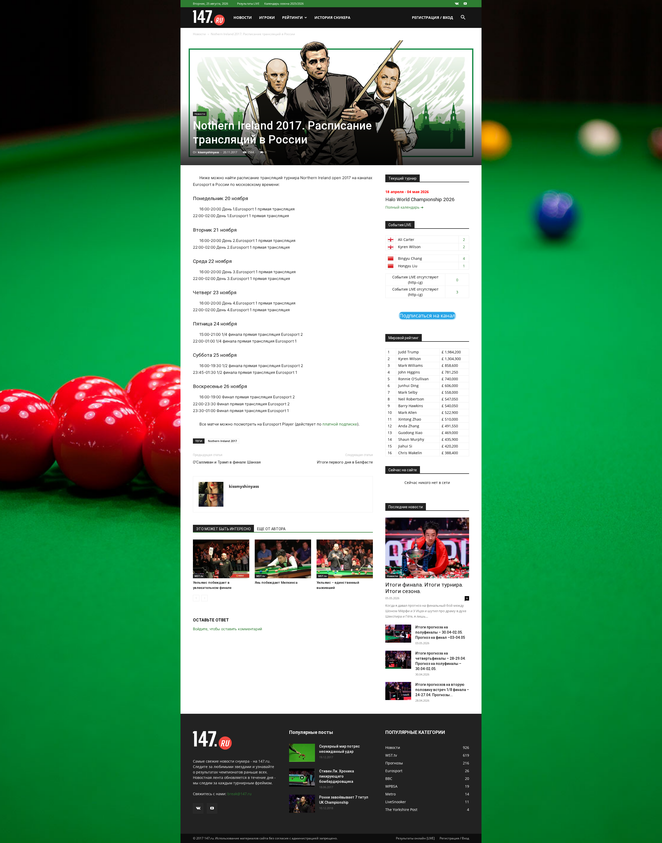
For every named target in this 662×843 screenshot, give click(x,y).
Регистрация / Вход (432, 17)
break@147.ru (239, 793)
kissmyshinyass (208, 152)
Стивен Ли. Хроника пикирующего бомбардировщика (336, 776)
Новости (243, 17)
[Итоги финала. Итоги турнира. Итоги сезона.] (427, 548)
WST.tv (198, 576)
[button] (463, 18)
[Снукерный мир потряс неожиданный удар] (302, 753)
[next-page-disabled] (204, 598)
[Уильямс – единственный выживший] (345, 559)
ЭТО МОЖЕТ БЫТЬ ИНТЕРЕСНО (223, 529)
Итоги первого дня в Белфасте (345, 462)
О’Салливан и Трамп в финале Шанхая (227, 462)
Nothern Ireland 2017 (222, 441)
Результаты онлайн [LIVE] (415, 838)
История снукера (332, 17)
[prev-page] (196, 598)
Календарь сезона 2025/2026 (284, 3)
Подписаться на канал (427, 315)
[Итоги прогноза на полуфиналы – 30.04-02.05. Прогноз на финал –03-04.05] (398, 634)
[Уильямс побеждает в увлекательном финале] (221, 559)
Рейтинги (292, 17)
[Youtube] (465, 3)
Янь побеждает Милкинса (276, 582)
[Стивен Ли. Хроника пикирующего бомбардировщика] (302, 778)
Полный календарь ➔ (404, 207)
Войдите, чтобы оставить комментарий (227, 629)
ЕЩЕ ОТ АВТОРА (271, 529)
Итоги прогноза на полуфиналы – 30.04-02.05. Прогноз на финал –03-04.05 (440, 632)
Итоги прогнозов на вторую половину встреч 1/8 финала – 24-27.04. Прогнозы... (442, 689)
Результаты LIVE (248, 3)
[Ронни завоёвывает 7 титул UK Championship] (302, 804)
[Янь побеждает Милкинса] (283, 559)
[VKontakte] (457, 3)
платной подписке (339, 424)
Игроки (267, 17)
